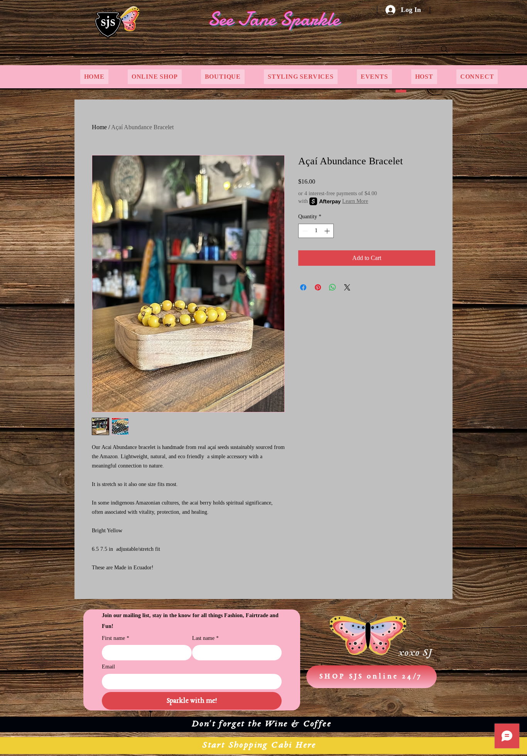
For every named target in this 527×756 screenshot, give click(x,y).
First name (115, 638)
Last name (205, 638)
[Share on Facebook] (303, 287)
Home (99, 127)
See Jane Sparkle (274, 19)
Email (108, 667)
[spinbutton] (316, 231)
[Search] (444, 49)
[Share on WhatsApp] (332, 287)
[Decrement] (304, 231)
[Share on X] (347, 287)
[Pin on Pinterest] (318, 287)
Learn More (355, 201)
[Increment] (328, 231)
